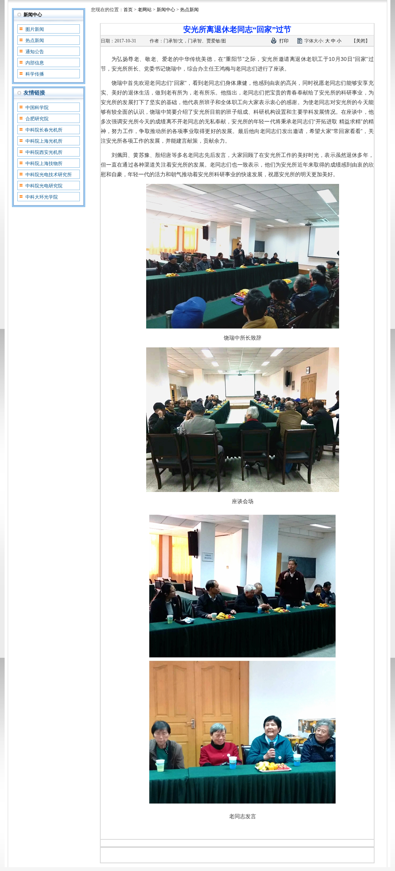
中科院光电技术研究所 (48, 174)
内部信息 (34, 63)
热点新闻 (34, 40)
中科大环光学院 (41, 197)
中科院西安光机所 (43, 152)
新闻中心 (33, 14)
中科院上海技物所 (43, 163)
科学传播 (34, 74)
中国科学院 (37, 107)
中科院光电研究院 (43, 186)
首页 (128, 9)
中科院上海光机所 (43, 141)
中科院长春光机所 (43, 130)
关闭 (360, 41)
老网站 (145, 9)
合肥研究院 (37, 118)
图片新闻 (34, 29)
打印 (284, 41)
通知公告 (34, 51)
